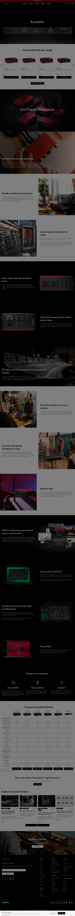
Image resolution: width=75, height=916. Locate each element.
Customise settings (53, 913)
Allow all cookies (61, 913)
